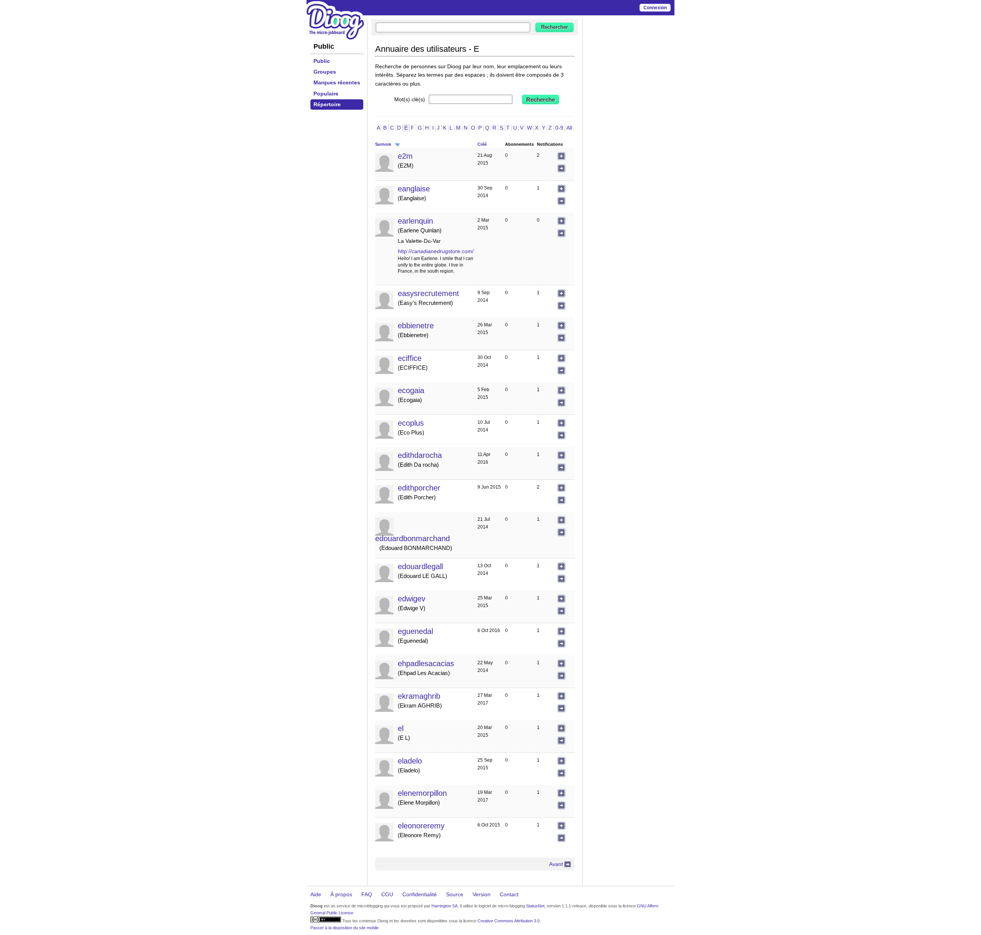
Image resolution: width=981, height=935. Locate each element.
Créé (482, 144)
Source (454, 894)
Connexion (655, 7)
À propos (341, 894)
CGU (387, 894)
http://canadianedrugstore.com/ (436, 251)
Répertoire (327, 104)
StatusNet (535, 906)
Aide (315, 894)
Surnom (383, 144)
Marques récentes (336, 82)
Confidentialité (419, 894)
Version (481, 894)
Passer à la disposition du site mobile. (345, 927)
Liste (561, 168)
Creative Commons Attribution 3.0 (508, 921)
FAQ (366, 894)
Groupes (324, 72)
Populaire (325, 94)
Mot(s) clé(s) (409, 99)
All (569, 128)
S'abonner (561, 156)
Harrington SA (444, 906)
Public (321, 61)
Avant (556, 864)
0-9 (559, 128)
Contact (509, 894)
